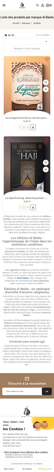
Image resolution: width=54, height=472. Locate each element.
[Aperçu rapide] (46, 89)
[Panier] (33, 127)
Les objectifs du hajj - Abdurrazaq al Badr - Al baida (29, 198)
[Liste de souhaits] (46, 82)
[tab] (6, 35)
